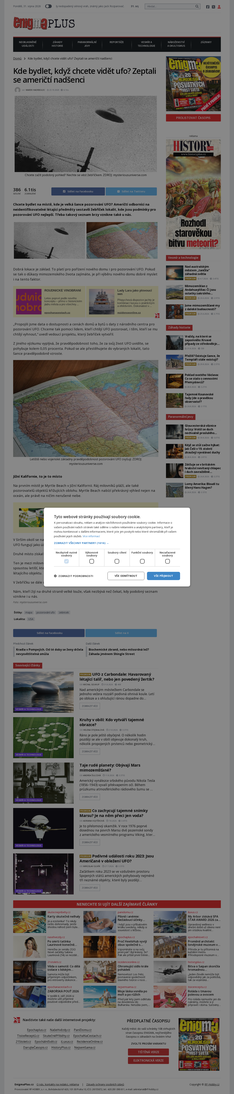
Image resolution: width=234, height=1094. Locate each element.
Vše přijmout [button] (163, 576)
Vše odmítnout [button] (126, 576)
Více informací (91, 536)
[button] (117, 543)
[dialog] (117, 547)
